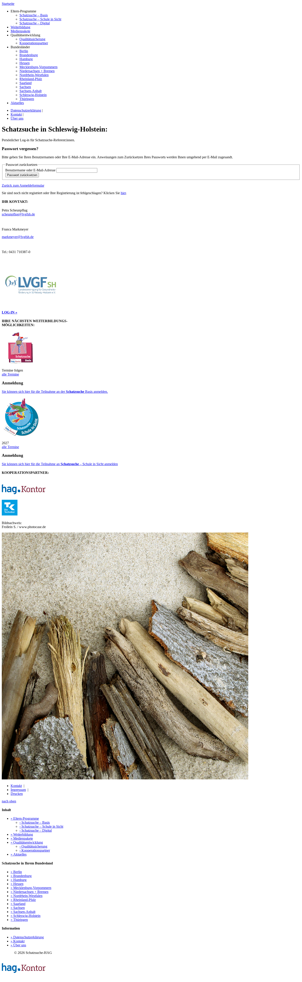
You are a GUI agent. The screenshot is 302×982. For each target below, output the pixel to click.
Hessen (24, 63)
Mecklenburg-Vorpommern (38, 67)
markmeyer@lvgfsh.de (18, 237)
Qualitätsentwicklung (29, 39)
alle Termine (10, 374)
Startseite (8, 4)
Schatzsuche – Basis (33, 15)
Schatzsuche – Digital (34, 23)
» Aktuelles (19, 854)
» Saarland (18, 904)
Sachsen (25, 87)
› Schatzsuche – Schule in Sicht (41, 826)
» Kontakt (18, 941)
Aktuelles (17, 103)
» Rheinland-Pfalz (23, 900)
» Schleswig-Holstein (25, 916)
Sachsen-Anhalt (30, 91)
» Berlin (16, 872)
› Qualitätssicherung (33, 846)
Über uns (17, 118)
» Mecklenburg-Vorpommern (31, 888)
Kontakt (16, 114)
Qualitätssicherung (32, 39)
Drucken (17, 794)
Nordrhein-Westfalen (34, 75)
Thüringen (26, 99)
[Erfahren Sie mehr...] (151, 490)
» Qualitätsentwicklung (27, 842)
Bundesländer (34, 73)
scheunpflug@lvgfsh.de (18, 214)
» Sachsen (18, 908)
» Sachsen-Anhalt (23, 912)
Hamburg (26, 59)
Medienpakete (20, 31)
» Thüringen (19, 920)
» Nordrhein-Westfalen (26, 896)
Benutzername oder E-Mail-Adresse (30, 170)
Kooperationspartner (33, 43)
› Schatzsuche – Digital (35, 830)
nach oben (9, 801)
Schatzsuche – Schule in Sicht (40, 19)
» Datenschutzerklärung (27, 937)
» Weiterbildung (22, 834)
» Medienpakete (22, 838)
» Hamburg (19, 880)
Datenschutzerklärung (26, 110)
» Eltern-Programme (25, 818)
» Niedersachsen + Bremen (29, 892)
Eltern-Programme (36, 17)
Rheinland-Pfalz (30, 79)
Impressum (18, 790)
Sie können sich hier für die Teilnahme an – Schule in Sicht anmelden (60, 464)
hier (123, 193)
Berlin (23, 51)
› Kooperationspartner (34, 850)
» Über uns (18, 945)
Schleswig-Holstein (33, 95)
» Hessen (17, 884)
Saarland (25, 83)
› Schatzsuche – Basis (34, 822)
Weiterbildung (20, 27)
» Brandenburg (21, 876)
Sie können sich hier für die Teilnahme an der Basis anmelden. (55, 391)
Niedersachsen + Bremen (37, 71)
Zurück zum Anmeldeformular (23, 185)
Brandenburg (28, 55)
